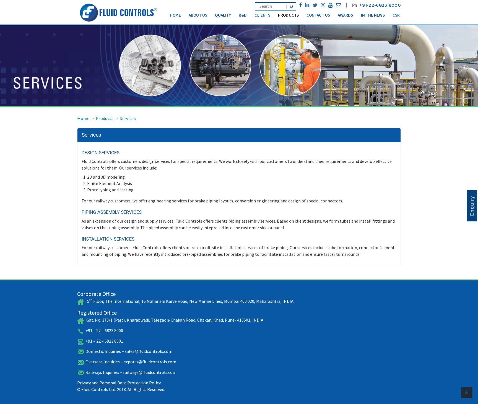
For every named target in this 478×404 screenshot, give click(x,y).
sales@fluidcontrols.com (148, 351)
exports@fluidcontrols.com (150, 361)
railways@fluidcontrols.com (149, 372)
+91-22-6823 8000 (380, 5)
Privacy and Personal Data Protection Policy (119, 382)
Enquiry (472, 206)
